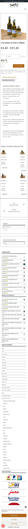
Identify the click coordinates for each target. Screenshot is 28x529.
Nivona (4, 454)
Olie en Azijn (22, 70)
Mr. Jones (5, 452)
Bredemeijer (5, 411)
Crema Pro (5, 419)
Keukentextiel (4, 379)
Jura (4, 430)
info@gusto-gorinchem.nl (18, 1)
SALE (3, 393)
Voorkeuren (14, 523)
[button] (25, 507)
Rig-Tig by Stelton (6, 460)
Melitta (4, 446)
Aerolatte (5, 403)
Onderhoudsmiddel (6, 387)
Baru (4, 406)
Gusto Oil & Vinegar (6, 73)
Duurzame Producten (6, 395)
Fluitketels (4, 368)
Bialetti (4, 408)
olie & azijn (10, 71)
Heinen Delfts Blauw (7, 427)
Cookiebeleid (10, 527)
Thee (3, 351)
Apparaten (4, 384)
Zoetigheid (4, 362)
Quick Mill (5, 465)
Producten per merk (6, 398)
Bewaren (3, 357)
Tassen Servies (6, 468)
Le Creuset (5, 435)
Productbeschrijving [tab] (9, 77)
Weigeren (14, 519)
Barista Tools (4, 376)
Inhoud (2, 54)
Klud (4, 433)
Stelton (4, 462)
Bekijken (4, 167)
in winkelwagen (18, 65)
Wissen (23, 56)
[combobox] (14, 243)
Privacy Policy (16, 527)
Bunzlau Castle (6, 414)
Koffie (3, 348)
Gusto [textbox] (14, 243)
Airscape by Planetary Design (9, 400)
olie (5, 71)
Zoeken (5, 229)
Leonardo (5, 438)
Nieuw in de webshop (6, 390)
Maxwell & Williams (7, 443)
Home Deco (4, 381)
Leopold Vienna (6, 441)
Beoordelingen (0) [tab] (8, 80)
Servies (3, 359)
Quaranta (5, 457)
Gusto (16, 70)
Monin (4, 449)
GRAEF (4, 422)
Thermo (3, 370)
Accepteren (14, 515)
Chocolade (4, 365)
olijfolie (16, 71)
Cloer (4, 417)
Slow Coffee (4, 373)
